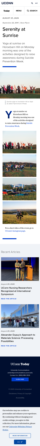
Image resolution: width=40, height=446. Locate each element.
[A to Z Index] (36, 3)
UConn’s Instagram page (15, 231)
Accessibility (20, 398)
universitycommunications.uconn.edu (20, 373)
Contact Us (14, 375)
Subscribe (20, 379)
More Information (20, 436)
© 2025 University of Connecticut (20, 389)
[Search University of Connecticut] (32, 3)
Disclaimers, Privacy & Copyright (20, 393)
